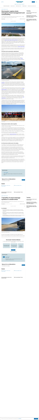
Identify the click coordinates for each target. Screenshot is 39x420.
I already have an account (13, 251)
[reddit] (14, 21)
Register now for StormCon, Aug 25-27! (19, 4)
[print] (24, 21)
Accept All (36, 418)
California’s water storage (21, 46)
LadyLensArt (20, 218)
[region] (19, 418)
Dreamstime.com (22, 218)
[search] (3, 1)
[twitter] (13, 21)
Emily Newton (8, 256)
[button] (1, 1)
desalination (3, 82)
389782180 (17, 218)
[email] (15, 21)
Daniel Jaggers (6, 172)
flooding (22, 58)
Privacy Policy (19, 418)
